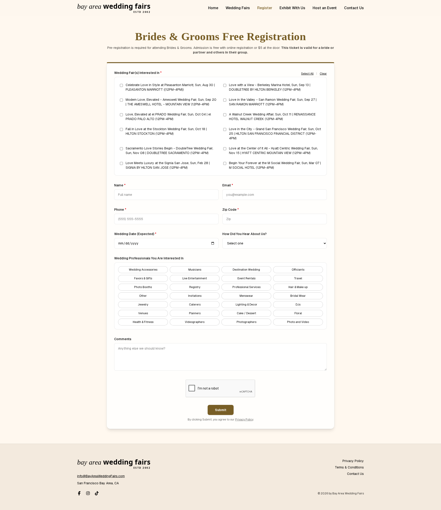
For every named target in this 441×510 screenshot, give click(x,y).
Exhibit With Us (292, 8)
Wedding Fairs (238, 8)
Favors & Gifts (143, 278)
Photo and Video (298, 322)
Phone (120, 209)
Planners (195, 313)
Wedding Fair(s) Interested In (138, 73)
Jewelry (143, 304)
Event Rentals (246, 278)
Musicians (194, 270)
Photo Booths (143, 287)
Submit (220, 410)
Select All (307, 74)
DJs (298, 304)
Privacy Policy (244, 419)
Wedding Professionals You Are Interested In (149, 258)
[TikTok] (97, 493)
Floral (298, 313)
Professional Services (246, 287)
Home (213, 8)
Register (264, 8)
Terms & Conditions (349, 467)
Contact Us (354, 8)
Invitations (194, 296)
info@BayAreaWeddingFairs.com (101, 476)
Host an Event (325, 8)
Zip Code (230, 209)
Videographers (194, 322)
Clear (323, 74)
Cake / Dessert (246, 313)
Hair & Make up (298, 287)
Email (227, 185)
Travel (298, 278)
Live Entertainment (194, 278)
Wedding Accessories (143, 270)
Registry (194, 287)
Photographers (246, 322)
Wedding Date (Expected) (135, 234)
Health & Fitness (143, 322)
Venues (143, 313)
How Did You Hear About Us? (244, 234)
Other (143, 296)
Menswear (246, 296)
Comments (122, 339)
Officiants (298, 270)
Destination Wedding (246, 270)
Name (120, 185)
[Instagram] (88, 493)
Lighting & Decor (246, 304)
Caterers (195, 304)
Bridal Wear (298, 296)
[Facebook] (79, 493)
